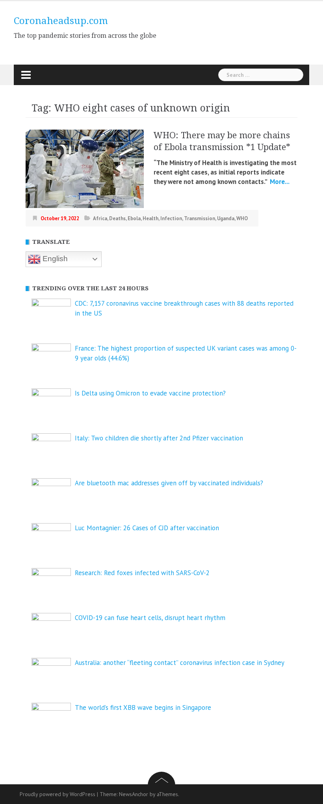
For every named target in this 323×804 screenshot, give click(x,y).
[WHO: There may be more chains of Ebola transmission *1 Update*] (85, 168)
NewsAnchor (133, 794)
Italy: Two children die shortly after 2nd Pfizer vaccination (159, 438)
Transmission (199, 218)
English (54, 258)
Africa (100, 218)
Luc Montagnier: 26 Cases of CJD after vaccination (147, 528)
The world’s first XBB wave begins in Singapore (143, 707)
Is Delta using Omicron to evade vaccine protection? (150, 393)
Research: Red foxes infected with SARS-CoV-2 (142, 572)
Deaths (117, 218)
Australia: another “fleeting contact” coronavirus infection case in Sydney (179, 662)
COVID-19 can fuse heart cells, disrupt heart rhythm (150, 617)
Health (150, 218)
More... (279, 181)
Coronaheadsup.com (61, 20)
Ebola (134, 218)
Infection (171, 218)
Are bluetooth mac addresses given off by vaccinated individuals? (169, 483)
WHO (242, 218)
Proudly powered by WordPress (57, 794)
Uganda (225, 218)
